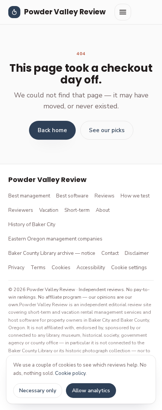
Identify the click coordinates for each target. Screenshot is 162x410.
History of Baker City (31, 224)
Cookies (61, 267)
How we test (135, 195)
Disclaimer (137, 253)
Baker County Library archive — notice (51, 253)
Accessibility (90, 267)
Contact (110, 253)
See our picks (107, 130)
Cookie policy (70, 373)
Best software (72, 195)
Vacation (48, 210)
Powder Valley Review (64, 12)
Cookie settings (129, 267)
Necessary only (37, 390)
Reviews (105, 195)
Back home (52, 130)
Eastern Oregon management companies (55, 238)
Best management (29, 195)
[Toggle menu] (123, 12)
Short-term (77, 210)
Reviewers (20, 210)
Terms (38, 267)
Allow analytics (91, 390)
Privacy (16, 267)
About (103, 210)
